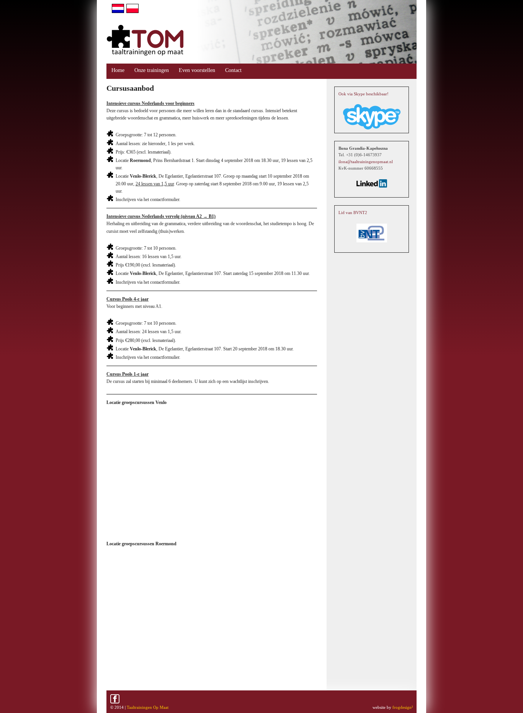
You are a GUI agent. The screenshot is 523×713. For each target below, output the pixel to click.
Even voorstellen (197, 70)
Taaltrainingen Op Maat (147, 707)
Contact (233, 70)
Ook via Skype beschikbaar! (363, 94)
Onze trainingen (151, 70)
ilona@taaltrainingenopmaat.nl (365, 161)
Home (117, 70)
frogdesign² (402, 707)
